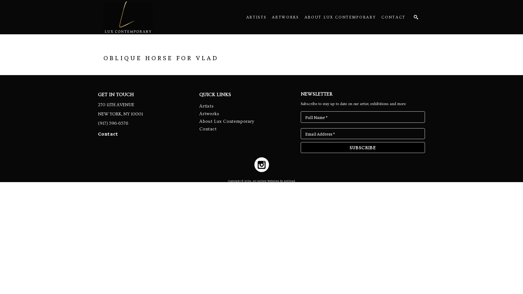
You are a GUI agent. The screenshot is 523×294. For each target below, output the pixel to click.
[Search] (416, 17)
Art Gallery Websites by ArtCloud (274, 180)
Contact (108, 133)
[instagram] (261, 164)
